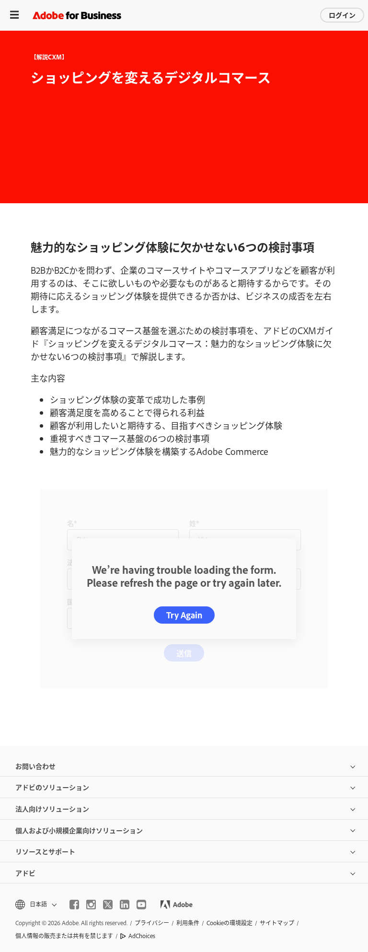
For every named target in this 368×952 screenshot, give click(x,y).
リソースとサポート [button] (45, 851)
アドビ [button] (25, 873)
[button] (35, 904)
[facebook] (74, 904)
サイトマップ (277, 922)
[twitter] (108, 904)
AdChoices (141, 935)
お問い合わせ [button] (35, 766)
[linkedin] (124, 904)
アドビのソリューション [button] (52, 787)
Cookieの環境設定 (230, 922)
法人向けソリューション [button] (52, 808)
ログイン (342, 15)
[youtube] (141, 904)
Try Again (184, 615)
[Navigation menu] (14, 15)
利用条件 (187, 922)
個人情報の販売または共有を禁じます (64, 935)
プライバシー (152, 922)
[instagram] (91, 904)
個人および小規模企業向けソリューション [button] (79, 830)
